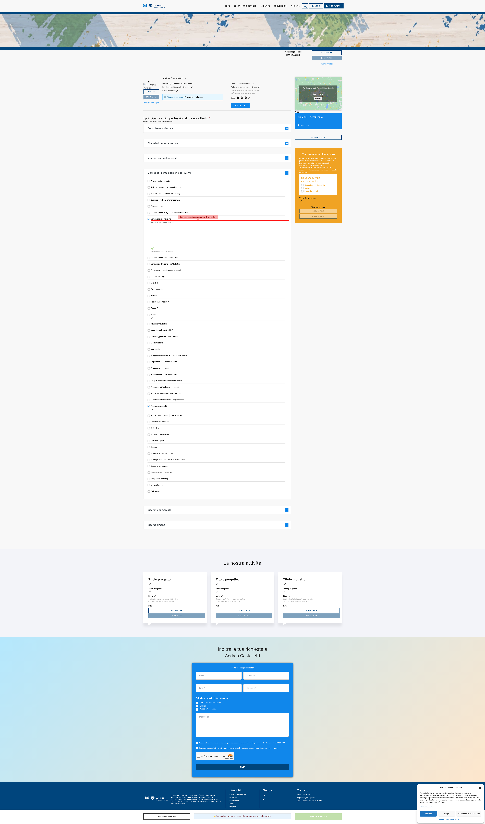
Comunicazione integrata (210, 702)
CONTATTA (240, 105)
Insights (232, 807)
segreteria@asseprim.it (316, 165)
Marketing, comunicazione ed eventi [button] (169, 172)
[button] (480, 788)
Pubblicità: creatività (208, 709)
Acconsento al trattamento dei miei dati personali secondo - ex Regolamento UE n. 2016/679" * (242, 743)
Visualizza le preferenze (469, 814)
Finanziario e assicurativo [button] (163, 143)
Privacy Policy (455, 819)
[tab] (217, 128)
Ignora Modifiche (167, 816)
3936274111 (244, 83)
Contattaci (335, 6)
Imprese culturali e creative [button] (164, 158)
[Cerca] (305, 5)
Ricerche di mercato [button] (160, 510)
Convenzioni (280, 6)
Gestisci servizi (427, 807)
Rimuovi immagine (327, 64)
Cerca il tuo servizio (245, 6)
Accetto (318, 98)
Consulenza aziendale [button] (161, 128)
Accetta (428, 814)
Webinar (295, 6)
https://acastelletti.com (247, 87)
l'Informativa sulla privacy (250, 743)
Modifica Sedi (318, 137)
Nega (446, 814)
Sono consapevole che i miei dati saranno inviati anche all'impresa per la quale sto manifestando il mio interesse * (239, 748)
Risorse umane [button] (156, 525)
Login (318, 6)
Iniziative (265, 6)
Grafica (203, 706)
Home (227, 6)
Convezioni (234, 801)
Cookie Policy (444, 819)
